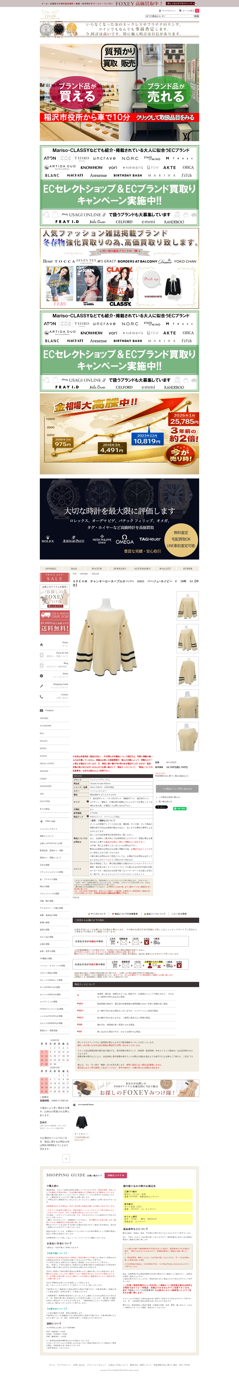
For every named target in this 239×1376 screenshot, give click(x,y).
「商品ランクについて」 (126, 767)
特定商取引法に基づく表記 (165, 1365)
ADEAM (95, 574)
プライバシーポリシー (96, 1365)
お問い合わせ (79, 1365)
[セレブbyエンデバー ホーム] (50, 14)
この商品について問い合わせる (177, 789)
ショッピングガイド (78, 1238)
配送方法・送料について (141, 1365)
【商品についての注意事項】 (90, 1195)
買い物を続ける (165, 801)
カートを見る (190, 11)
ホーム (52, 1365)
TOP (74, 574)
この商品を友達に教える (169, 797)
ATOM (187, 1365)
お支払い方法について (118, 1365)
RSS (181, 1365)
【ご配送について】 (78, 1285)
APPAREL (84, 574)
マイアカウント (169, 11)
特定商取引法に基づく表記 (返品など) (171, 776)
